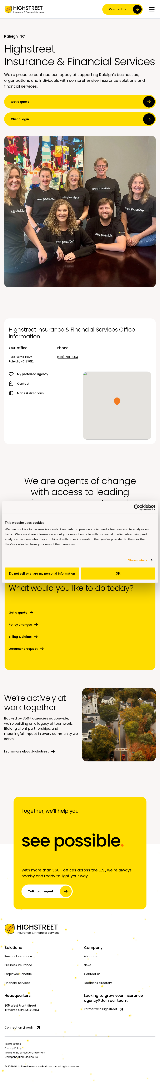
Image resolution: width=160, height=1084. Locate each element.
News (87, 965)
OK (118, 573)
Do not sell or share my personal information (42, 573)
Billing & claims (20, 637)
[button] (117, 401)
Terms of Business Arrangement (25, 1052)
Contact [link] (23, 384)
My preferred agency (32, 374)
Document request (23, 649)
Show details (137, 560)
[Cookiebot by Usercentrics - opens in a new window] (137, 507)
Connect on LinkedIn (19, 1027)
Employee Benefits (18, 974)
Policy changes (20, 625)
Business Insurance (18, 965)
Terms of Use (13, 1044)
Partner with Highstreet (100, 1009)
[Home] (80, 929)
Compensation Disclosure (21, 1057)
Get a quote (20, 102)
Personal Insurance (18, 956)
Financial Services (17, 983)
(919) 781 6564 (67, 357)
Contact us (117, 9)
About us (90, 956)
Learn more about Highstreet (26, 751)
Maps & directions (30, 393)
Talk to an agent (40, 891)
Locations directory (98, 983)
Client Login (20, 119)
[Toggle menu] (151, 9)
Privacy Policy (13, 1048)
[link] (24, 9)
